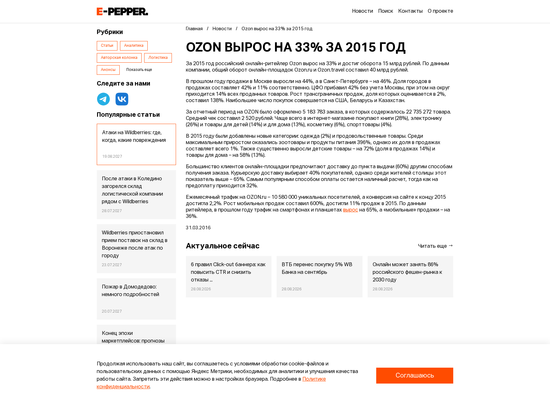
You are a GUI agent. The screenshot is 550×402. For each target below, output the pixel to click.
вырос (350, 210)
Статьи (107, 46)
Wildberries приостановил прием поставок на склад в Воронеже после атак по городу (134, 245)
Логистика (158, 58)
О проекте (440, 11)
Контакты (410, 11)
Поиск (385, 11)
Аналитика (134, 46)
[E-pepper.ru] (122, 11)
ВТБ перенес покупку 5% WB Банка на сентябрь (317, 268)
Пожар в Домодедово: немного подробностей (130, 291)
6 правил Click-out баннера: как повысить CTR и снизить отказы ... (228, 272)
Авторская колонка (119, 58)
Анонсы (108, 70)
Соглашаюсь (415, 375)
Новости (362, 11)
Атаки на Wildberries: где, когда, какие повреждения (134, 136)
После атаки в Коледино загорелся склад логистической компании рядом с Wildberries (132, 190)
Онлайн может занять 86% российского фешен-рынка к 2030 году (407, 272)
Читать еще (433, 246)
